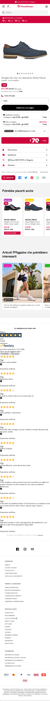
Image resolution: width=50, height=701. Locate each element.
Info (21, 91)
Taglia (5, 101)
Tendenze (7, 266)
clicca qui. (40, 535)
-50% (6, 204)
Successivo (15, 354)
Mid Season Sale (36, 172)
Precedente (5, 354)
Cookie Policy (10, 663)
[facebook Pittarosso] (17, 549)
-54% (27, 204)
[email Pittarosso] (32, 549)
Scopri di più (44, 172)
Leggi (44, 140)
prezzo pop (29, 200)
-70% (4, 85)
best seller (7, 200)
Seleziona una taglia (25, 108)
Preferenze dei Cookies (13, 666)
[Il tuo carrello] (46, 7)
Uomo (30, 172)
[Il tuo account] (8, 6)
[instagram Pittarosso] (25, 549)
